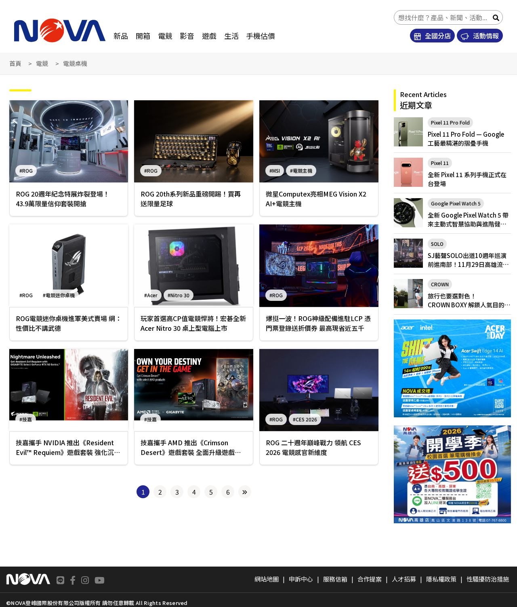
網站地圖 (266, 579)
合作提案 (369, 579)
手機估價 (260, 35)
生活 (231, 35)
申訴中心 (301, 579)
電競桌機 (75, 63)
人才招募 (404, 579)
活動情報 (485, 35)
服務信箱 (335, 579)
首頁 (15, 63)
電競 (165, 35)
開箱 (143, 35)
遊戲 (209, 35)
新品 (120, 35)
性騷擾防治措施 (488, 579)
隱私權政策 (441, 579)
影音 (187, 35)
